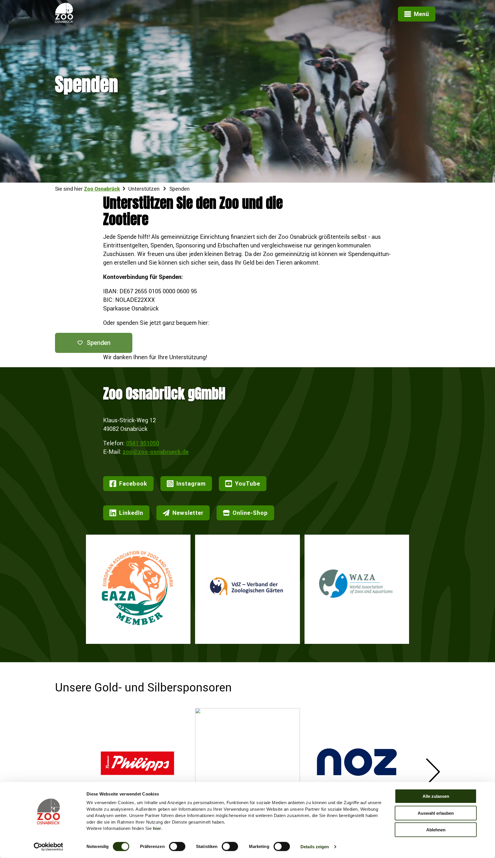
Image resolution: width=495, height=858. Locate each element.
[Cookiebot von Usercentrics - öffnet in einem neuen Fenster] (48, 847)
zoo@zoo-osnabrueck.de (155, 451)
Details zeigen (314, 846)
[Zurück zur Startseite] (64, 20)
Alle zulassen (436, 796)
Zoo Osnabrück (102, 188)
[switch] (177, 846)
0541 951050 (142, 443)
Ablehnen (435, 829)
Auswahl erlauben (436, 812)
